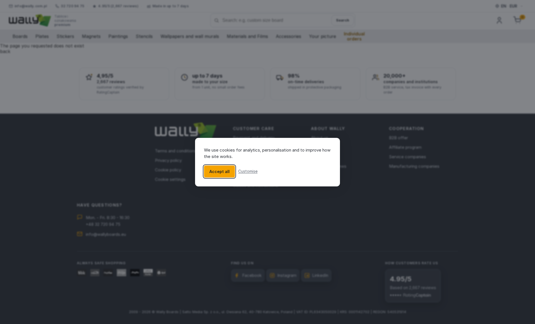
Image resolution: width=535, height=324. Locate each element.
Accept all (219, 171)
